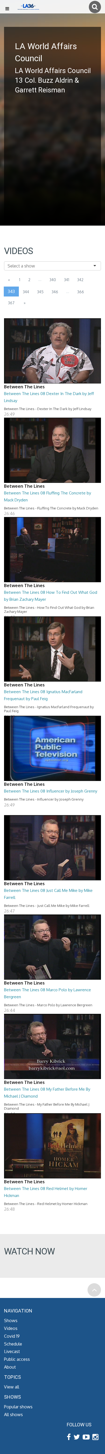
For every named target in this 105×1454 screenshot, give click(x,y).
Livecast (12, 1351)
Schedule (13, 1344)
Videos (11, 1328)
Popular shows (18, 1406)
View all (11, 1387)
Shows (11, 1320)
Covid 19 (12, 1336)
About (10, 1367)
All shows (13, 1414)
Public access (17, 1359)
